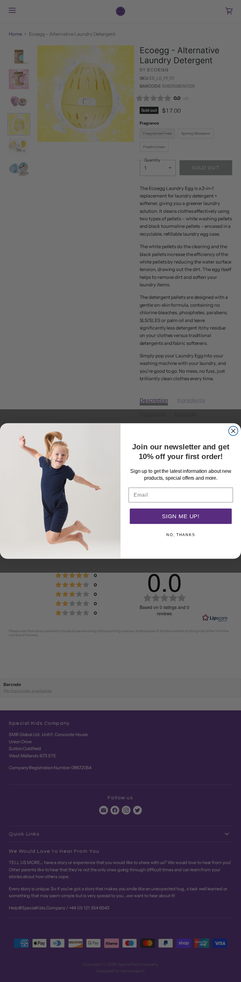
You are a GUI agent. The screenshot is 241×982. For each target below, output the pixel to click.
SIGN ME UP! (181, 516)
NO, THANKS (180, 535)
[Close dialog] (233, 431)
